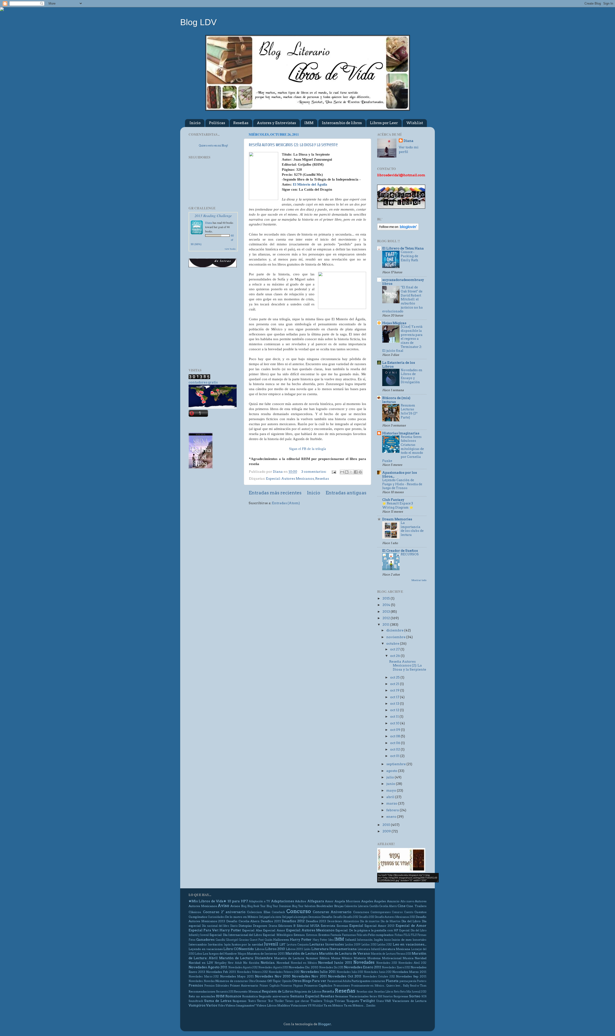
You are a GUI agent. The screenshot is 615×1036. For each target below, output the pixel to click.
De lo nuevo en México (241, 917)
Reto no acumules (202, 996)
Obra (252, 981)
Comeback (278, 912)
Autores (420, 901)
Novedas (209, 981)
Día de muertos (370, 921)
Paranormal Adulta (339, 981)
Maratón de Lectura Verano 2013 (391, 953)
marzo (392, 803)
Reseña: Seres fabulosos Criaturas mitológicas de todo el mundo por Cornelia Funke (403, 449)
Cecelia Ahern (388, 906)
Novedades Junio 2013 (378, 972)
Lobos (198, 953)
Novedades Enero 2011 (362, 967)
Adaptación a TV (259, 901)
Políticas (217, 123)
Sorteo (414, 996)
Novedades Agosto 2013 (273, 967)
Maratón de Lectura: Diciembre (246, 958)
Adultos (300, 901)
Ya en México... (354, 1005)
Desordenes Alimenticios (343, 921)
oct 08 (395, 736)
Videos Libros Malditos (273, 1005)
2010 (386, 825)
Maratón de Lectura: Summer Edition (302, 958)
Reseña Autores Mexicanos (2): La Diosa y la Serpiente (293, 144)
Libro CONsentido (238, 949)
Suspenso (239, 1001)
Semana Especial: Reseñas (312, 996)
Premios (196, 985)
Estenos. (299, 935)
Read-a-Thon (418, 985)
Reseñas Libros (383, 991)
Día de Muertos (390, 921)
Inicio (195, 123)
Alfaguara (315, 901)
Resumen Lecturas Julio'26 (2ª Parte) (409, 411)
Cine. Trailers (416, 906)
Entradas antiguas (346, 493)
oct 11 (395, 716)
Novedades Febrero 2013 (284, 972)
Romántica (250, 996)
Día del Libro (411, 921)
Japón (227, 944)
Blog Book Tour (256, 906)
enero (391, 816)
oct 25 (395, 677)
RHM (220, 996)
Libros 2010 (275, 949)
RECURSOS (410, 554)
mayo (391, 790)
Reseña (328, 991)
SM (380, 996)
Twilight (367, 1001)
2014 (386, 605)
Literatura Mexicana (395, 949)
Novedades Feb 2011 (221, 972)
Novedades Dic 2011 (331, 967)
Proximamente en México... (368, 985)
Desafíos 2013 (316, 921)
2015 (386, 598)
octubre (393, 643)
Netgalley (221, 962)
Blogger (324, 1024)
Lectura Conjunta (298, 944)
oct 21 (395, 684)
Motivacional (391, 958)
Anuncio (393, 901)
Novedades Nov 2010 (272, 976)
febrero (393, 810)
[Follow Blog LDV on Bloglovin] (398, 229)
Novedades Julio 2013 (350, 972)
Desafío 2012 (350, 917)
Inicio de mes (402, 939)
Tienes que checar (297, 1001)
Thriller (279, 1001)
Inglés (378, 939)
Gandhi (220, 939)
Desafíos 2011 (271, 921)
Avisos (235, 906)
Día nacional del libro (215, 925)
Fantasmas (349, 935)
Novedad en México (304, 962)
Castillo (374, 906)
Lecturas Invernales (326, 944)
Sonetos (388, 996)
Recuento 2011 (225, 991)
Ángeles (380, 901)
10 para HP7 (238, 901)
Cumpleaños (198, 917)
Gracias (244, 939)
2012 (386, 618)
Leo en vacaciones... (410, 944)
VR (310, 1005)
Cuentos (420, 912)
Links (307, 949)
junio (391, 784)
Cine (402, 906)
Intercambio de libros (342, 123)
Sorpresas (401, 996)
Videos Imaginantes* (241, 1005)
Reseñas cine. (365, 991)
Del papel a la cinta (270, 917)
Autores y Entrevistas (276, 123)
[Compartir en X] (351, 472)
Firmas (421, 935)
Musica (408, 958)
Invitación (215, 944)
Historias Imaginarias (400, 433)
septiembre (396, 764)
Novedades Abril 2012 (412, 962)
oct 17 (395, 697)
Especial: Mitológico (278, 935)
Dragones (260, 925)
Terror (261, 1001)
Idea (331, 939)
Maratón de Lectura (301, 953)
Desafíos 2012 (293, 921)
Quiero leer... (394, 985)
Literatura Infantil (368, 949)
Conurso (397, 912)
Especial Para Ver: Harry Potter (215, 930)
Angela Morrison (347, 901)
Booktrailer (324, 906)
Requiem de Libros (278, 991)
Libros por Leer (384, 123)
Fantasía (335, 935)
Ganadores (205, 939)
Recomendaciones (202, 991)
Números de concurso (231, 981)
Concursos (361, 912)
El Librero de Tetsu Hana (403, 248)
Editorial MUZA (308, 925)
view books (230, 248)
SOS (423, 996)
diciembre (395, 630)
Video (221, 1005)
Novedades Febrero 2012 (252, 972)
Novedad (283, 962)
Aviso (223, 905)
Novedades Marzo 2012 (204, 976)
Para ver (319, 981)
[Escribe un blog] (346, 472)
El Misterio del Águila (310, 184)
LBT (282, 944)
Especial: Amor (274, 930)
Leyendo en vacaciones (206, 949)
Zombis (370, 1005)
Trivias (339, 1001)
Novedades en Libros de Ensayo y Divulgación (411, 376)
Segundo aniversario (274, 996)
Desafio (326, 917)
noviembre (396, 637)
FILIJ (414, 935)
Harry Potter (301, 939)
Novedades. (196, 981)
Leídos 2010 (368, 944)
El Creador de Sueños (400, 550)
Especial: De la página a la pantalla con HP (366, 930)
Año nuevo (407, 901)
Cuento (408, 912)
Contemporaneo (380, 912)
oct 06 (395, 743)
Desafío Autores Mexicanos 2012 (395, 917)
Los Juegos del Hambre (220, 953)
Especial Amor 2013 (379, 925)
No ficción (251, 962)
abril (390, 797)
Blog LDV (198, 22)
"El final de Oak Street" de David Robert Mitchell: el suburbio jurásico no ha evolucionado (402, 299)
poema (404, 981)
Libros (259, 949)
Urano (380, 1001)
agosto (392, 771)
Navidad (420, 958)
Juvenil (271, 944)
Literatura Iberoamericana (334, 949)
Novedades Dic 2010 (303, 967)
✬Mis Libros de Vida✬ (207, 901)
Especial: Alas (252, 930)
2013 (386, 611)
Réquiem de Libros (307, 991)
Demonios (314, 917)
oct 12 (395, 710)
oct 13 (395, 703)
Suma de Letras (217, 1001)
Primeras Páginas (291, 985)
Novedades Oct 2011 (344, 976)
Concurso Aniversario (332, 912)
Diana (208, 222)
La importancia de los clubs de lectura (412, 529)
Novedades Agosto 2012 (243, 967)
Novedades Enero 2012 (396, 967)
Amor (329, 901)
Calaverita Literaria (356, 906)
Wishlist (414, 123)
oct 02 (395, 749)
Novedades (364, 962)
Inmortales (419, 939)
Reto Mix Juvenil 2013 (413, 991)
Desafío (338, 917)
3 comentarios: (314, 471)
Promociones (341, 985)
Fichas (398, 935)
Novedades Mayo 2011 (237, 976)
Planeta (392, 981)
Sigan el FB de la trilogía (307, 449)
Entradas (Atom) (286, 503)
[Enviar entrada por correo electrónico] (333, 471)
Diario (234, 925)
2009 (387, 831)
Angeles (367, 901)
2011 (386, 624)
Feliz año (362, 935)
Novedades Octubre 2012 (379, 976)
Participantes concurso (368, 981)
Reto (397, 991)
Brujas (339, 906)
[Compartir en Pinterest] (360, 472)
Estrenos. (312, 935)
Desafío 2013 (366, 917)
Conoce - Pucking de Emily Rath (409, 256)
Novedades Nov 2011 (309, 976)
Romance (233, 996)
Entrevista (328, 925)
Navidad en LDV (201, 962)
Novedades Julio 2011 (318, 972)
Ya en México (333, 1005)
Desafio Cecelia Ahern (242, 921)
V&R (388, 1001)
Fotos (192, 939)
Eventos (324, 935)
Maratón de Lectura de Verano (344, 953)
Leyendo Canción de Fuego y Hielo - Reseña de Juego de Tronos (402, 484)
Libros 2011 (294, 949)
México (347, 958)
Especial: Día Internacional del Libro (235, 935)
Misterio (360, 958)
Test (270, 1001)
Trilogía (328, 1001)
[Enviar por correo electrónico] (342, 472)
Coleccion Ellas (258, 912)
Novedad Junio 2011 (335, 962)
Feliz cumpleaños (381, 935)
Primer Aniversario (244, 985)
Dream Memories (397, 519)
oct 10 (395, 723)
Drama (273, 925)
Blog (243, 906)
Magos (242, 953)
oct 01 (395, 756)
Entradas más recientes (275, 493)
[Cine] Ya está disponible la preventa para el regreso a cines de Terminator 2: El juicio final (402, 338)
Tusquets (352, 1001)
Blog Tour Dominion (278, 906)
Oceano (260, 981)
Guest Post (257, 939)
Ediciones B (286, 925)
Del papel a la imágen (295, 917)
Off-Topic (274, 981)
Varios (211, 1005)
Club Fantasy (393, 500)
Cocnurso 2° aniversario (224, 912)
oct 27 (395, 649)
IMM (309, 123)
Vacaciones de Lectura (409, 1001)
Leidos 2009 (353, 944)
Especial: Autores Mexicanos (290, 478)
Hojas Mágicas (394, 323)
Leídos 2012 (384, 944)
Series (373, 996)
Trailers (316, 1001)
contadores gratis (203, 382)
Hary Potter (320, 939)
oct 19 (395, 690)
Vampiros (197, 1005)
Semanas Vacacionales (352, 996)
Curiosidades (216, 917)
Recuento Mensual (247, 991)
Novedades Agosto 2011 (208, 967)
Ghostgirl (232, 939)
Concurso (298, 911)
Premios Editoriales (216, 985)
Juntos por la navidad (247, 944)
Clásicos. (195, 912)
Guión (268, 939)
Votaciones (299, 1005)
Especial (356, 925)
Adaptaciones (282, 901)
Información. (365, 939)
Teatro (252, 1001)
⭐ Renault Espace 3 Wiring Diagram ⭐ (397, 505)
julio (390, 777)
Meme (335, 958)
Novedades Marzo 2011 (409, 972)
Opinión (287, 981)
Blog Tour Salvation (304, 906)
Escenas (342, 925)
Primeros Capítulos (318, 985)
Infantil (350, 939)
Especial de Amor (411, 925)
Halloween (281, 939)
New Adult (235, 962)
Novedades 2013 (386, 962)
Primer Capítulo (269, 985)
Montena (374, 958)
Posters (421, 981)
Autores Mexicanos (203, 906)
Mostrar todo (419, 580)
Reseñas (240, 123)
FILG (406, 935)
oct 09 (395, 730)
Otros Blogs (301, 981)
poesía (412, 981)
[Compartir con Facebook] (355, 472)
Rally (406, 985)
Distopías (245, 925)
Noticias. (268, 962)
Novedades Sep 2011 (411, 976)
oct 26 (395, 656)
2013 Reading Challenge (213, 215)
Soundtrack (196, 1001)
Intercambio (198, 944)
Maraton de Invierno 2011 (266, 953)
